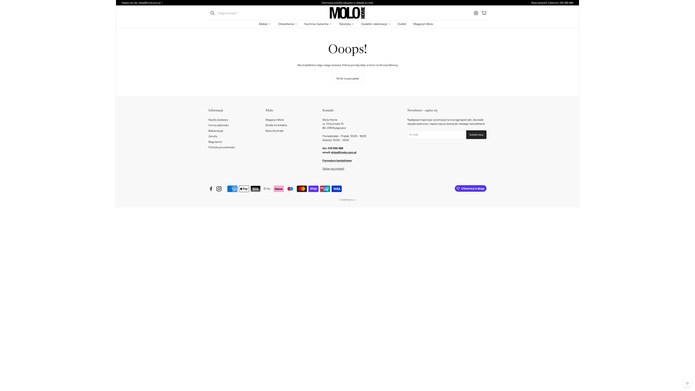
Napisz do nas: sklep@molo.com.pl (141, 2)
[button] (232, 13)
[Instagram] (219, 188)
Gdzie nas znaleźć (333, 168)
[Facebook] (211, 188)
